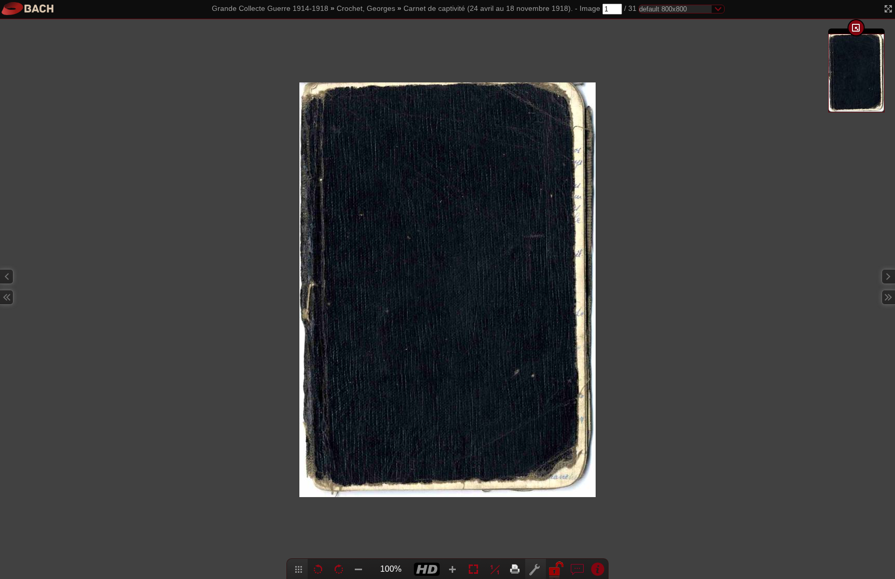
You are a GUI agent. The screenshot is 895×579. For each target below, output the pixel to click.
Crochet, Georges (366, 8)
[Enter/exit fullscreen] (888, 9)
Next (888, 276)
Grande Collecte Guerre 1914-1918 (270, 8)
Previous (6, 276)
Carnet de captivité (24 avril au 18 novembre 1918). (488, 8)
